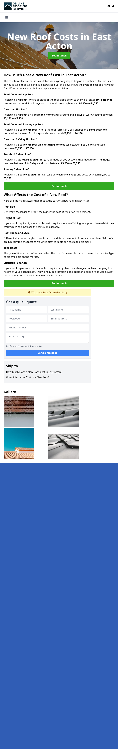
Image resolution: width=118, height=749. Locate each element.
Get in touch (59, 55)
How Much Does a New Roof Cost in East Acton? (34, 372)
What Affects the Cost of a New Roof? (27, 377)
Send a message (47, 353)
